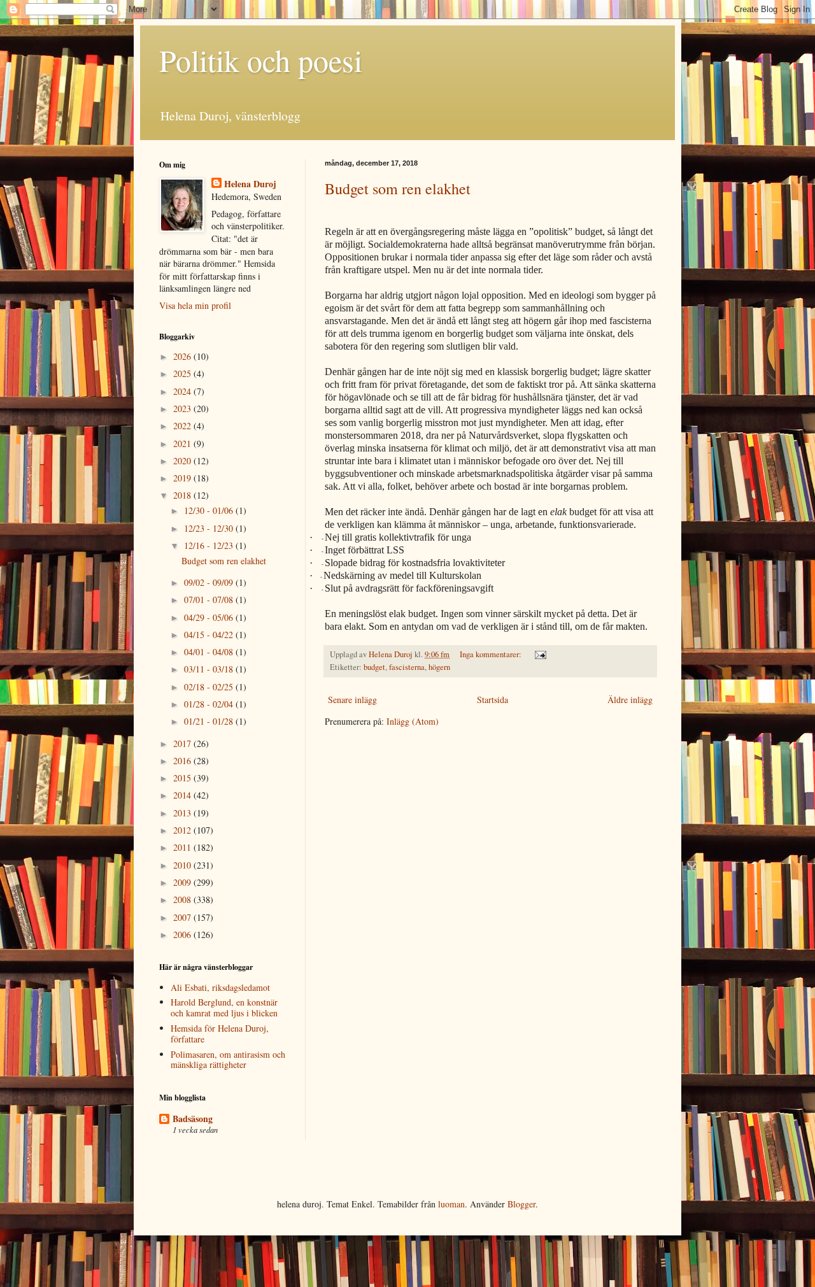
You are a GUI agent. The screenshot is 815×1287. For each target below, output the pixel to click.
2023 (183, 408)
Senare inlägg (352, 699)
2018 (183, 495)
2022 (183, 426)
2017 (183, 743)
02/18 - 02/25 (210, 687)
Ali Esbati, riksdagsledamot (220, 987)
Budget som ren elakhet (398, 188)
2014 (183, 795)
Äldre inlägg (630, 699)
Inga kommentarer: (491, 654)
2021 (183, 443)
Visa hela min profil (195, 305)
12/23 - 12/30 (210, 528)
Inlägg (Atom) (412, 721)
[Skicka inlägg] (539, 654)
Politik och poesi (260, 59)
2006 (183, 934)
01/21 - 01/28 (210, 721)
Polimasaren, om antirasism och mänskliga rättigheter (228, 1059)
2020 (183, 461)
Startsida (492, 699)
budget (374, 667)
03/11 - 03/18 (210, 669)
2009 (183, 882)
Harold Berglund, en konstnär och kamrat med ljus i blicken (224, 1007)
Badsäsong (193, 1118)
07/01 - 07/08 (210, 600)
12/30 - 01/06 (210, 510)
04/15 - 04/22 (210, 635)
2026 (183, 356)
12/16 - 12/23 (210, 545)
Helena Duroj (250, 184)
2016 (183, 761)
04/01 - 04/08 (210, 652)
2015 (183, 778)
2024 (183, 391)
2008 (183, 899)
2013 (183, 813)
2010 (183, 865)
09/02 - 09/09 (210, 582)
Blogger (521, 1204)
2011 (183, 847)
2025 (183, 373)
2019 (183, 478)
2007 (183, 917)
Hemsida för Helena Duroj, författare (220, 1033)
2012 (183, 830)
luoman (451, 1204)
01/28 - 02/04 (210, 704)
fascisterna (407, 667)
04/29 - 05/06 (210, 617)
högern (439, 667)
